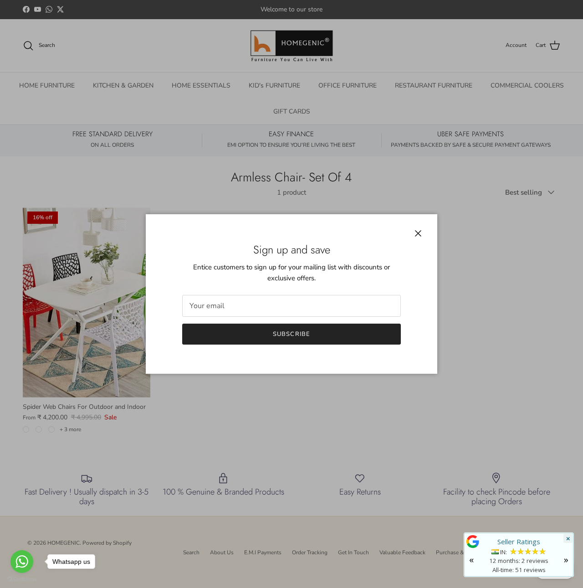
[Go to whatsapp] (21, 561)
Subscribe (291, 334)
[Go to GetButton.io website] (21, 579)
